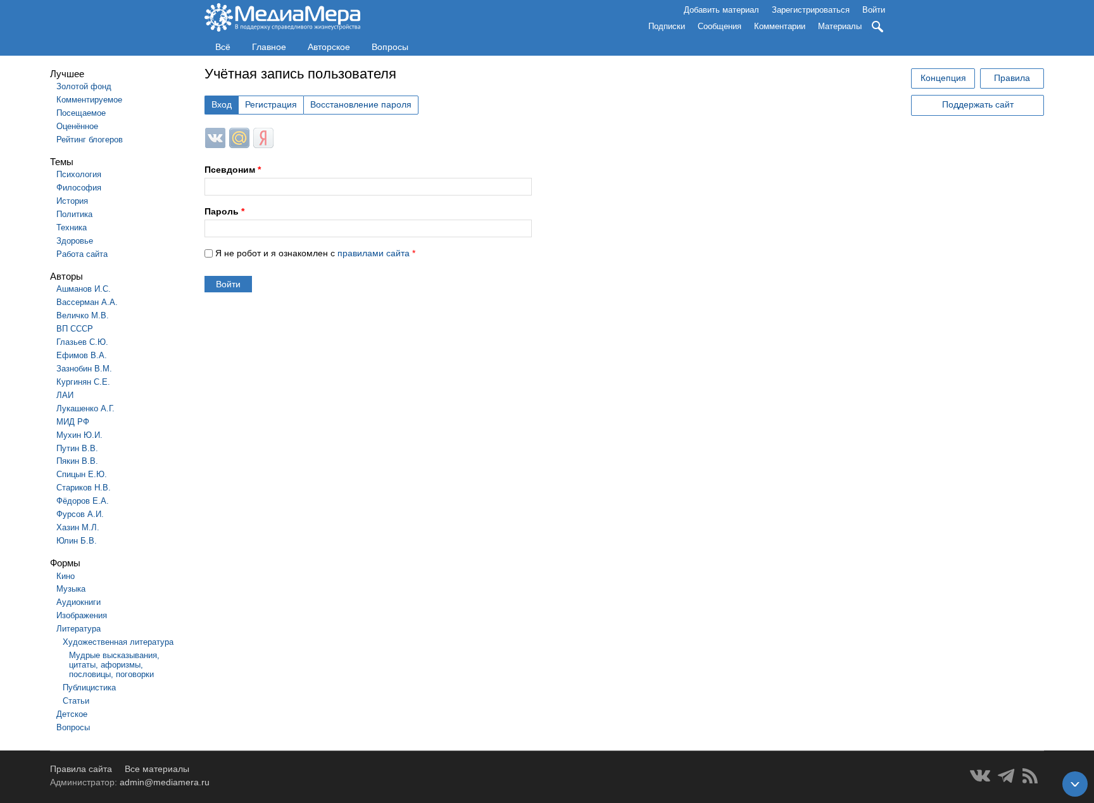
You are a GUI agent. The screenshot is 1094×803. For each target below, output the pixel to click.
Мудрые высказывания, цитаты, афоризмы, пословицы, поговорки (114, 664)
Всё (222, 47)
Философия (78, 187)
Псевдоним (232, 170)
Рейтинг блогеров (89, 139)
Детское (71, 714)
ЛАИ (64, 395)
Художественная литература (118, 642)
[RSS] (1030, 776)
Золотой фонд (83, 86)
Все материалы (157, 769)
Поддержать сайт (978, 104)
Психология (78, 174)
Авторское (329, 47)
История (72, 201)
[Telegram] (1006, 776)
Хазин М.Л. (77, 527)
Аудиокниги (78, 602)
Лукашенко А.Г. (85, 408)
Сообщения (719, 26)
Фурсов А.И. (80, 514)
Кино (65, 576)
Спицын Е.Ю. (81, 474)
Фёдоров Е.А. (82, 501)
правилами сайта (373, 253)
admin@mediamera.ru (165, 782)
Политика (74, 214)
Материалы (840, 26)
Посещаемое (81, 113)
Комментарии (779, 26)
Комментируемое (89, 99)
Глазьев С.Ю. (82, 342)
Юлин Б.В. (76, 540)
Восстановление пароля (361, 104)
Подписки (666, 26)
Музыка (70, 589)
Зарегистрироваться (811, 10)
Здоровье (74, 241)
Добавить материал (721, 10)
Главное (269, 47)
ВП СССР (74, 328)
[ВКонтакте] (980, 776)
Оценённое (77, 126)
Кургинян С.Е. (83, 382)
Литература (78, 628)
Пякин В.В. (77, 461)
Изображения (81, 615)
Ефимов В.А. (81, 355)
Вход (221, 104)
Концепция (943, 78)
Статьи (76, 701)
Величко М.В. (82, 315)
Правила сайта (81, 769)
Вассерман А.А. (87, 302)
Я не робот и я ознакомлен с (315, 253)
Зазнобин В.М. (84, 368)
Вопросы (390, 47)
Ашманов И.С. (83, 289)
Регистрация (271, 104)
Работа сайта (82, 254)
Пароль (224, 211)
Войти (873, 10)
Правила (1012, 78)
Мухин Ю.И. (79, 435)
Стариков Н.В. (83, 487)
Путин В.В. (77, 448)
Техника (71, 227)
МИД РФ (72, 421)
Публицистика (89, 687)
